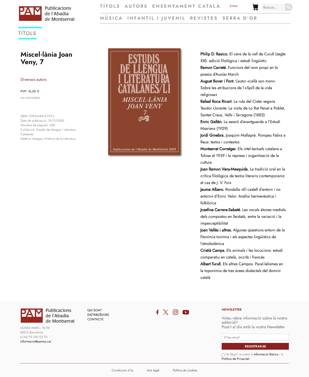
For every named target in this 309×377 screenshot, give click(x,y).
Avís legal (153, 370)
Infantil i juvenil (156, 18)
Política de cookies (185, 370)
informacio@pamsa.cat (35, 341)
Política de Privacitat (235, 358)
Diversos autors (33, 79)
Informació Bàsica (266, 354)
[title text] (59, 13)
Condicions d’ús (122, 370)
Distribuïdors (98, 314)
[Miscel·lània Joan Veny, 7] (144, 101)
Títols (110, 6)
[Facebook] (157, 312)
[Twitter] (166, 312)
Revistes (204, 18)
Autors (136, 6)
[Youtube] (185, 312)
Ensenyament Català (186, 6)
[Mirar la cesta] (255, 7)
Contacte (95, 319)
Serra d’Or (239, 18)
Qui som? (94, 310)
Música (111, 18)
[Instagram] (175, 312)
